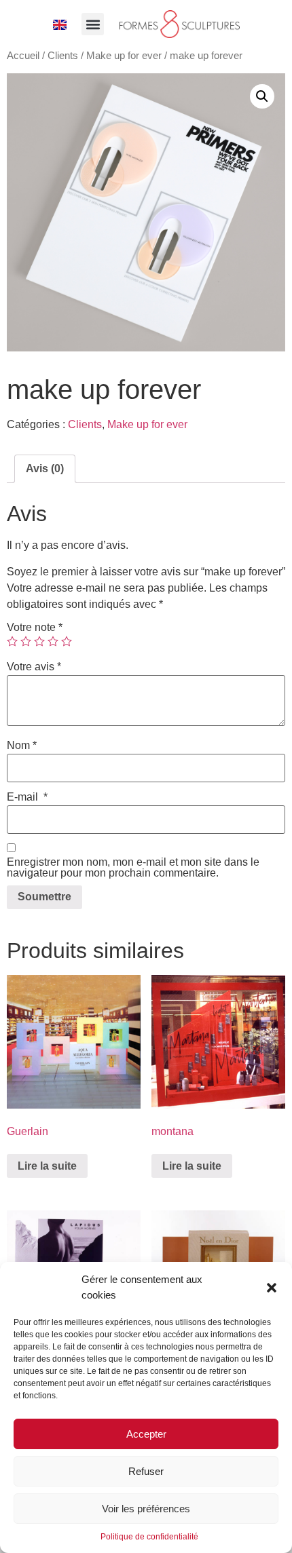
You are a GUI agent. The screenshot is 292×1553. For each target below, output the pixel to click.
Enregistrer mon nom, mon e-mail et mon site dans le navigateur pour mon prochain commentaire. (133, 868)
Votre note (34, 627)
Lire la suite (47, 1166)
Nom (22, 745)
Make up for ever (124, 55)
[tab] (44, 469)
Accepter (146, 1434)
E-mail (27, 797)
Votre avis (34, 667)
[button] (271, 1288)
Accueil (23, 55)
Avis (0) (45, 468)
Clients (63, 55)
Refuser (146, 1471)
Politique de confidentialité (149, 1536)
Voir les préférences (146, 1508)
